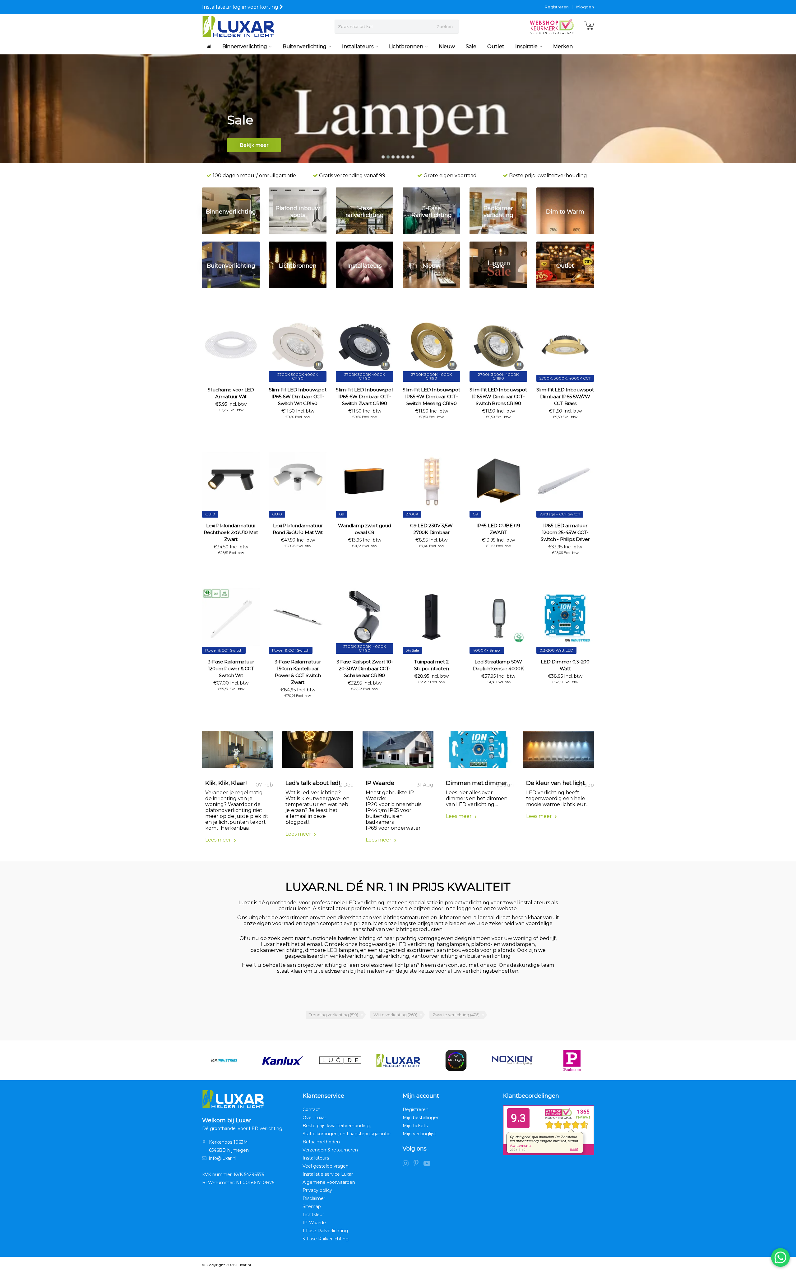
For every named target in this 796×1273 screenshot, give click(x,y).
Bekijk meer (254, 145)
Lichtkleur (313, 1214)
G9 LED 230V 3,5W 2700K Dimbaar (431, 529)
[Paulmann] (517, 1060)
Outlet (495, 46)
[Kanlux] (227, 1060)
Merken (563, 46)
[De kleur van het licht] (558, 752)
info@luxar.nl (222, 1158)
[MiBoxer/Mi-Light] (401, 1060)
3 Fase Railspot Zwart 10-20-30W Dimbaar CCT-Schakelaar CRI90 (364, 668)
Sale (471, 46)
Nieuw (447, 46)
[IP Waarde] (398, 752)
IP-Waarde (314, 1222)
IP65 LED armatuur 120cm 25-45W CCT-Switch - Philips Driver (565, 532)
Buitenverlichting (304, 46)
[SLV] (575, 1060)
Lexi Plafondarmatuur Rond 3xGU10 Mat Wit (298, 529)
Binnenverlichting (244, 46)
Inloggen (585, 6)
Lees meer (218, 840)
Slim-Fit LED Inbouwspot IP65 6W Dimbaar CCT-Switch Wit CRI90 (297, 396)
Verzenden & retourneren (330, 1150)
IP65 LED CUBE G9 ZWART (498, 529)
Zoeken (445, 26)
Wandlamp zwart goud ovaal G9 (364, 529)
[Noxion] (459, 1060)
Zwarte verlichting (456, 1014)
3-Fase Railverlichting (326, 1239)
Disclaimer (314, 1198)
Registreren (557, 6)
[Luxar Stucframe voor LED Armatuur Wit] (231, 345)
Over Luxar (314, 1117)
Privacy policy (317, 1190)
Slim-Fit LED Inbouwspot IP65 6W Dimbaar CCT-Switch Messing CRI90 (431, 396)
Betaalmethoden (321, 1142)
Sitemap (312, 1206)
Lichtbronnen (406, 46)
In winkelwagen (228, 421)
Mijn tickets (415, 1125)
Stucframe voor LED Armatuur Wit (231, 393)
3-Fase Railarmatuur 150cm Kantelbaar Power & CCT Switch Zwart (298, 672)
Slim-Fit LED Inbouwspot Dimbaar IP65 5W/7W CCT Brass (565, 396)
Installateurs (357, 46)
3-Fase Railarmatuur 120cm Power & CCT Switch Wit (231, 668)
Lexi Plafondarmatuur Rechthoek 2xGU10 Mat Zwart (231, 532)
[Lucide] (285, 1060)
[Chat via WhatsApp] (780, 1257)
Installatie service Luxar (328, 1174)
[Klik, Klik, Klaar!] (237, 752)
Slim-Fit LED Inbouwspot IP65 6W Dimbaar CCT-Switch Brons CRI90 (498, 396)
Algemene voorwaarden (329, 1182)
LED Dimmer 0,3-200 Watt (565, 665)
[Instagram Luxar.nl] (408, 1164)
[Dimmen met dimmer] (478, 752)
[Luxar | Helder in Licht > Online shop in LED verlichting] (238, 26)
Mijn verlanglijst (419, 1134)
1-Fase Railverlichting (325, 1231)
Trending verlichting (333, 1014)
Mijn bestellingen (421, 1117)
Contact (311, 1109)
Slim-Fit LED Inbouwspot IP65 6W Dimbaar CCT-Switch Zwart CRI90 (364, 396)
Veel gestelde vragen (326, 1166)
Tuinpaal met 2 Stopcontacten (431, 665)
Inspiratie (526, 46)
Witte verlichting (395, 1014)
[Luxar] (343, 1060)
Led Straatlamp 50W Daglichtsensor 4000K (498, 665)
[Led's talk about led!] (317, 752)
